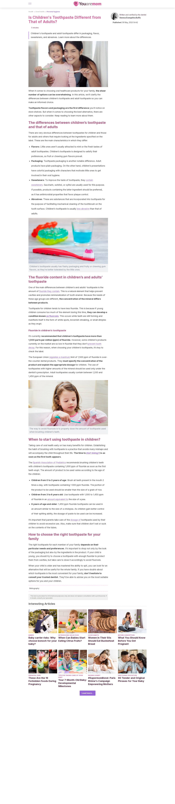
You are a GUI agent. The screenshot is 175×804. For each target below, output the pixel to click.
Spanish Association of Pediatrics (49, 462)
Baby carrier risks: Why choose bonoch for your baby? (42, 640)
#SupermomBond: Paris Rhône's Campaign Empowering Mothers (101, 681)
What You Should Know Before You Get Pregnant (131, 640)
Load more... (87, 693)
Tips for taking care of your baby (70, 676)
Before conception (126, 635)
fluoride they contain (49, 291)
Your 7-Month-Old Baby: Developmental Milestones (72, 683)
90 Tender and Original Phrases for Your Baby (131, 679)
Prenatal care (34, 675)
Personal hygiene (53, 12)
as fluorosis (52, 316)
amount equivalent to (57, 499)
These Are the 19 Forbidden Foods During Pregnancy (42, 681)
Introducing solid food (68, 635)
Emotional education (127, 675)
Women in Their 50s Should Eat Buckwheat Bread (101, 640)
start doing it (93, 453)
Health (30, 12)
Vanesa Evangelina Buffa (130, 18)
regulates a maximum (59, 357)
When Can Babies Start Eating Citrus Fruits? (71, 639)
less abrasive (83, 208)
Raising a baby (94, 675)
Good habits (40, 12)
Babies (31, 635)
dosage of (75, 520)
